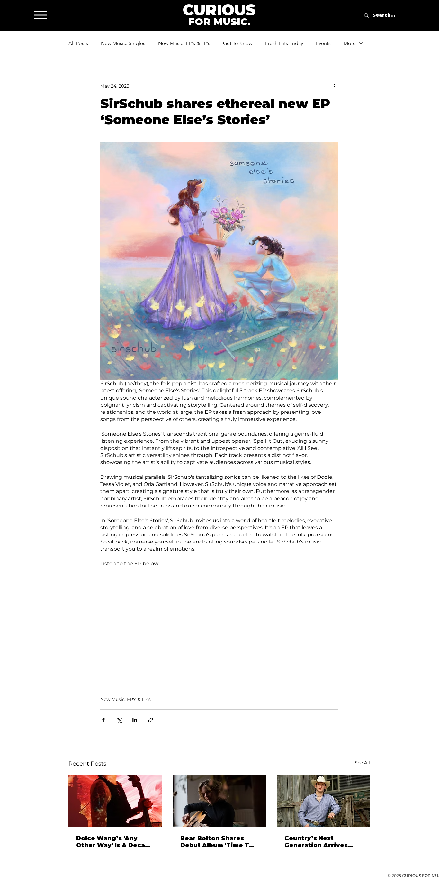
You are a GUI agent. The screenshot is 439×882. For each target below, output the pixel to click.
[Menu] (40, 15)
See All (362, 763)
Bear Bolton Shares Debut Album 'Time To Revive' (216, 842)
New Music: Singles (123, 43)
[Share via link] (151, 720)
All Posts (78, 43)
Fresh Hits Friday (284, 43)
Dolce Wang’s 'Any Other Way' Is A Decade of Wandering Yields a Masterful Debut (114, 842)
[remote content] (219, 624)
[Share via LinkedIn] (135, 720)
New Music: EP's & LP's (184, 43)
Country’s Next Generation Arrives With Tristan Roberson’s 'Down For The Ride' (320, 842)
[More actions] (334, 86)
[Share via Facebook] (103, 720)
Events (323, 43)
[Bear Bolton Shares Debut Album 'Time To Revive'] (219, 801)
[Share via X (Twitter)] (119, 720)
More (350, 43)
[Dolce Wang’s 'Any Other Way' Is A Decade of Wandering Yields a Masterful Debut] (115, 801)
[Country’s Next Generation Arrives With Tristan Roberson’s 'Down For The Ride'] (323, 801)
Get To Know (237, 43)
